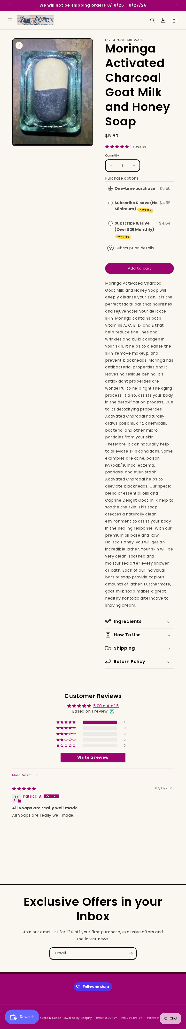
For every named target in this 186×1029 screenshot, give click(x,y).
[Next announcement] (176, 5)
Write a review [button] (92, 757)
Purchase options (121, 178)
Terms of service (159, 1018)
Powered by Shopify (77, 1018)
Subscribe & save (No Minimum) (136, 206)
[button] (10, 20)
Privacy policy (131, 1018)
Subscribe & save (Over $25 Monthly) (135, 229)
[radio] (110, 188)
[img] (24, 789)
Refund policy (106, 1018)
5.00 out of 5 (106, 706)
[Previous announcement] (9, 5)
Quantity (112, 155)
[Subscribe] (130, 953)
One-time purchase (135, 188)
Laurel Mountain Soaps (44, 1018)
